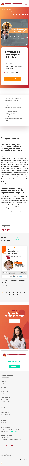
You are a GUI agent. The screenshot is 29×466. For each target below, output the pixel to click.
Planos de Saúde (5, 410)
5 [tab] (17, 292)
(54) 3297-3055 (5, 431)
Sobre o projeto (5, 377)
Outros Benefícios (5, 414)
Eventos (8, 9)
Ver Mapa (14, 431)
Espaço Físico (4, 391)
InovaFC (3, 383)
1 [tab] (2, 292)
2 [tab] (6, 292)
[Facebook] (2, 229)
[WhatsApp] (8, 229)
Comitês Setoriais (5, 402)
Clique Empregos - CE (14, 361)
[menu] (26, 4)
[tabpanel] (14, 266)
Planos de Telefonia (6, 412)
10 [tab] (17, 294)
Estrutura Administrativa (7, 394)
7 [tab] (24, 292)
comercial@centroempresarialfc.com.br (11, 439)
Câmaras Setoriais (5, 399)
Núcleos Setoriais (5, 404)
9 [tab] (13, 294)
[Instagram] (9, 445)
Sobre (2, 389)
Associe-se (14, 321)
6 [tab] (20, 292)
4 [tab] (13, 292)
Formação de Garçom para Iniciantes (11, 11)
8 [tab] (9, 294)
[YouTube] (12, 445)
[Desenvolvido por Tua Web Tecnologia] (4, 462)
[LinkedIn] (5, 229)
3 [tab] (9, 292)
